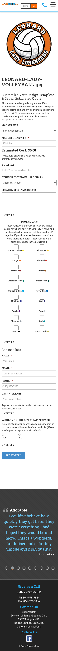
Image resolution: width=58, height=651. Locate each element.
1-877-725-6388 (29, 592)
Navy (41, 301)
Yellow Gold (41, 250)
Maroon (15, 271)
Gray (41, 311)
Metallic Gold (41, 331)
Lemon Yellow (15, 250)
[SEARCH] (34, 6)
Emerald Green (15, 281)
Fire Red (41, 260)
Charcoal (15, 321)
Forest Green (41, 281)
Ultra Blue (15, 301)
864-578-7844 (31, 597)
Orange (15, 260)
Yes (4, 437)
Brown (41, 271)
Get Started (13, 455)
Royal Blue (41, 291)
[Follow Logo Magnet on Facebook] (29, 638)
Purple (15, 311)
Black (15, 331)
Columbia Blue (15, 291)
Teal (41, 321)
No (20, 437)
